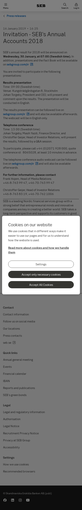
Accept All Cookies (41, 285)
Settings (41, 264)
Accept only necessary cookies (41, 274)
